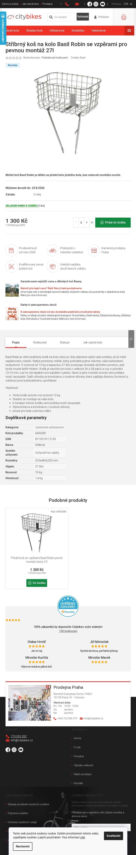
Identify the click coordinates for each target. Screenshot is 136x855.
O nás (77, 747)
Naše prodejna (82, 774)
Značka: (78, 57)
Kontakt (78, 783)
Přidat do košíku (115, 222)
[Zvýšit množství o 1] (86, 223)
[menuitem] (12, 30)
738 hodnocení (68, 631)
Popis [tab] (16, 342)
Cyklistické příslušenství (49, 427)
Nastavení (22, 846)
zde (82, 837)
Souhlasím (113, 835)
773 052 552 (19, 736)
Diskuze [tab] (65, 342)
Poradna (79, 756)
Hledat (83, 17)
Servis (77, 738)
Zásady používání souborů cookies (28, 804)
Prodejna (47, 3)
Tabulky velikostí (83, 765)
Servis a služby (10, 3)
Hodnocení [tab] (40, 342)
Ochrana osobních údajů (22, 822)
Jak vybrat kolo (30, 3)
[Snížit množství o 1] (76, 223)
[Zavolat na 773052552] (70, 4)
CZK (126, 3)
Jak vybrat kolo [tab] (92, 342)
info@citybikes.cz (22, 740)
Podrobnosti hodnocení (55, 57)
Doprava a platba (18, 813)
